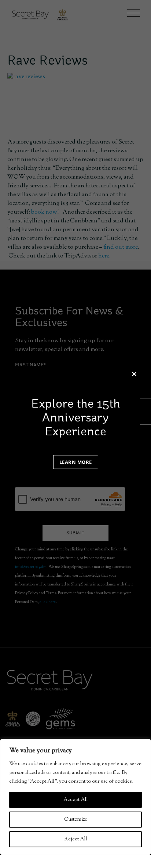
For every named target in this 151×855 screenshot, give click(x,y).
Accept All (75, 800)
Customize (75, 819)
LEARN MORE (75, 462)
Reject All (75, 839)
